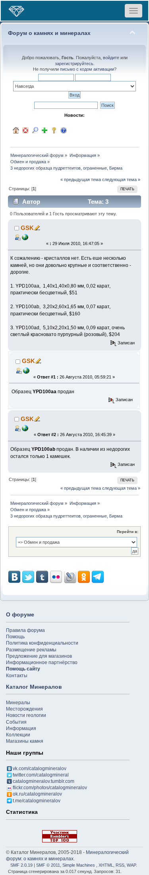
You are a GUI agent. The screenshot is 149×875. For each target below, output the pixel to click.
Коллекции (18, 735)
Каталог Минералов (34, 687)
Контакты (16, 675)
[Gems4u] (25, 236)
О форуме (20, 614)
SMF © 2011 (48, 865)
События (16, 722)
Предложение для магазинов (39, 656)
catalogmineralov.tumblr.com (43, 781)
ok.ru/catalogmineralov (37, 794)
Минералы (18, 702)
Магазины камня (24, 741)
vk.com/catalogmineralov (39, 768)
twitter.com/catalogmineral (41, 775)
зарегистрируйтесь (74, 63)
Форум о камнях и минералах (49, 33)
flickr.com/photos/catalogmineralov (50, 787)
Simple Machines (78, 865)
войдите (111, 57)
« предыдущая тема (80, 179)
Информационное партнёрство (41, 662)
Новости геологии (26, 715)
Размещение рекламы (31, 650)
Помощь (15, 636)
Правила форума (25, 630)
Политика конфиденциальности (42, 643)
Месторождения (24, 709)
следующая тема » (121, 179)
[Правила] (63, 130)
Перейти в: (127, 531)
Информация (21, 728)
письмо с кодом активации (87, 69)
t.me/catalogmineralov (36, 801)
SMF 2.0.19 (21, 865)
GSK (27, 227)
